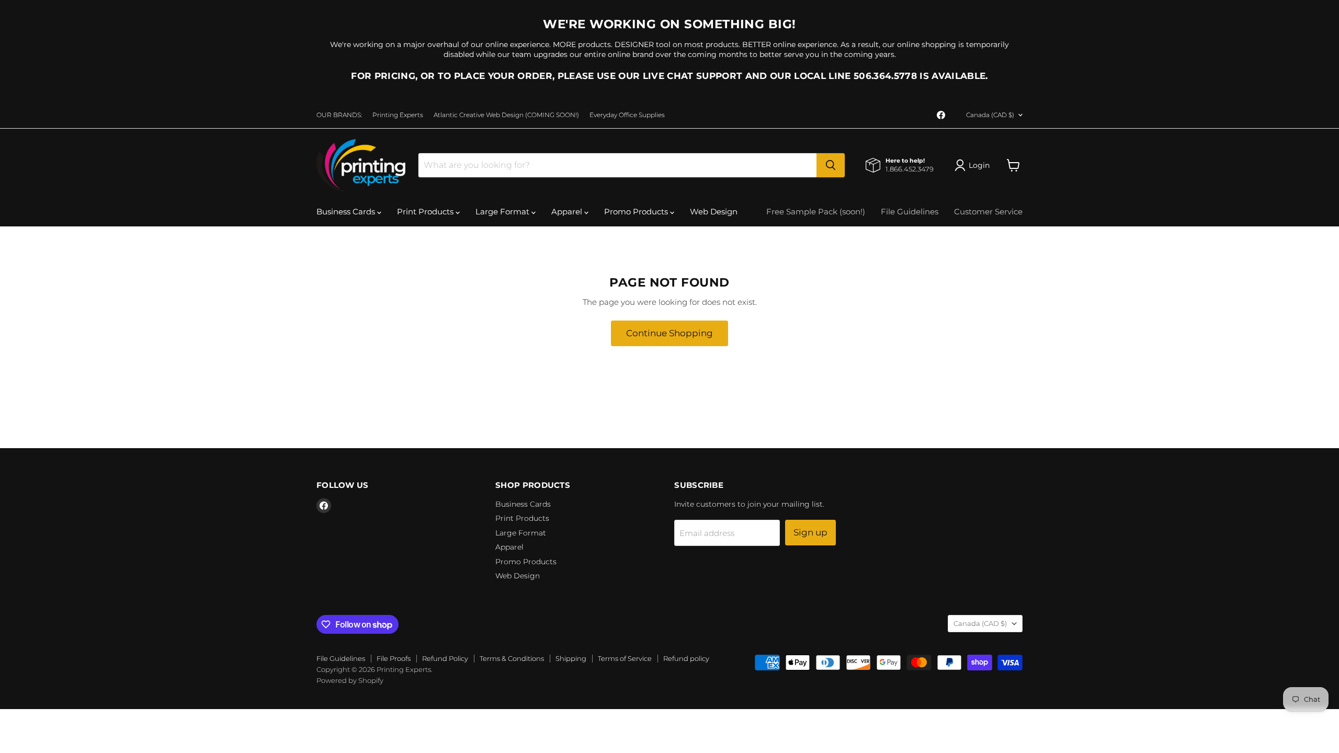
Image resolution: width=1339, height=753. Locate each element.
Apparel (567, 211)
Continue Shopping (669, 333)
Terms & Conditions (512, 658)
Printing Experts (397, 115)
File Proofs (394, 658)
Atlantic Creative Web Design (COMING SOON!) (506, 115)
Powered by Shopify (349, 680)
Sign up (810, 532)
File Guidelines (909, 211)
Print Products (426, 211)
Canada (990, 115)
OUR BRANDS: (339, 115)
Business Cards (346, 211)
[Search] (830, 165)
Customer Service (988, 211)
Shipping (570, 658)
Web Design (713, 211)
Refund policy (686, 658)
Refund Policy (445, 658)
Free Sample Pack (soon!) (815, 211)
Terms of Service (625, 658)
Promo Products (637, 211)
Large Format (503, 211)
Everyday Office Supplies (627, 115)
